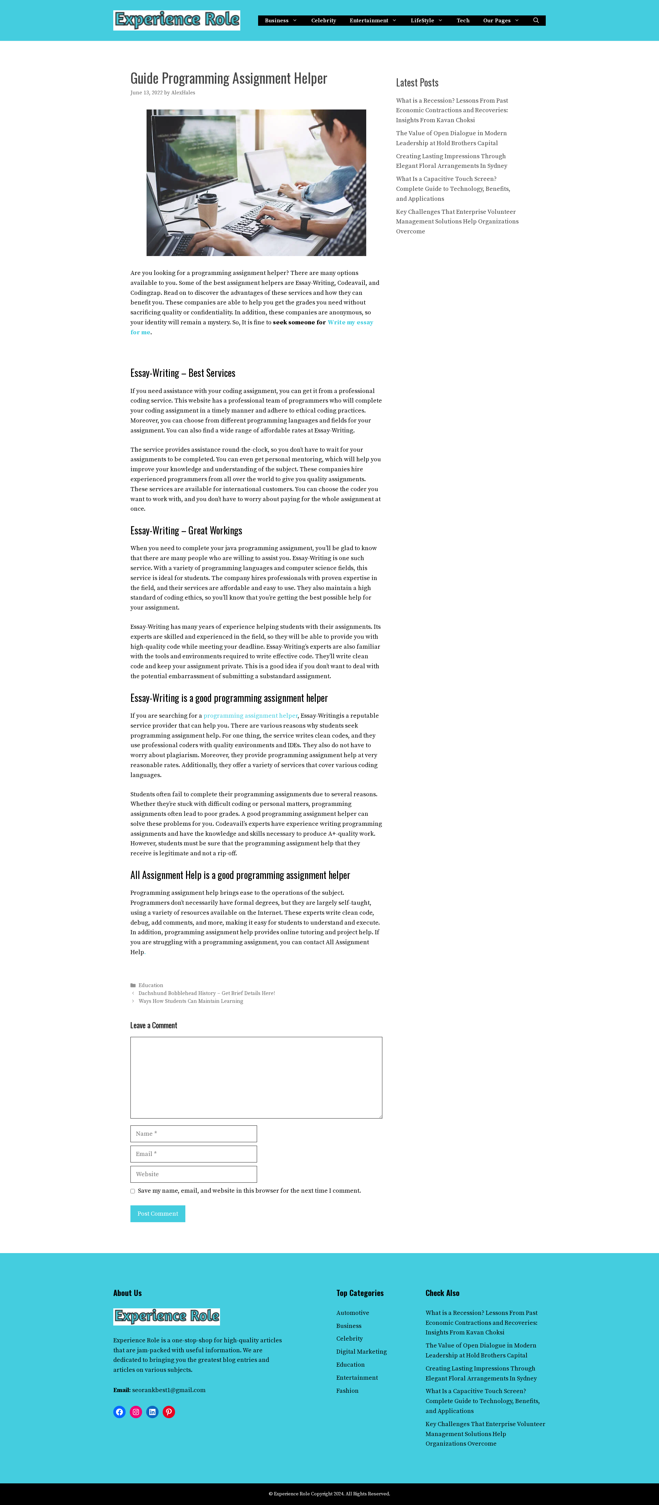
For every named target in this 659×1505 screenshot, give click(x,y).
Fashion (347, 1391)
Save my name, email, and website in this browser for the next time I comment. (249, 1191)
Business (277, 20)
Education (151, 985)
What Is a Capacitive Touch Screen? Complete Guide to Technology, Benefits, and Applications (453, 189)
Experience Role (136, 1340)
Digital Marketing (361, 1352)
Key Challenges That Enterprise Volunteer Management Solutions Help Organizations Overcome (457, 222)
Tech (463, 20)
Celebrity (323, 20)
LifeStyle (422, 20)
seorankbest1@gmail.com (169, 1390)
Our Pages (497, 20)
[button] (536, 20)
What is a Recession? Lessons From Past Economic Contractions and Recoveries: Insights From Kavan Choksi (452, 111)
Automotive (352, 1313)
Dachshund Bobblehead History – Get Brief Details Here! (207, 993)
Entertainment (369, 20)
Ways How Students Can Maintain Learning (191, 1001)
